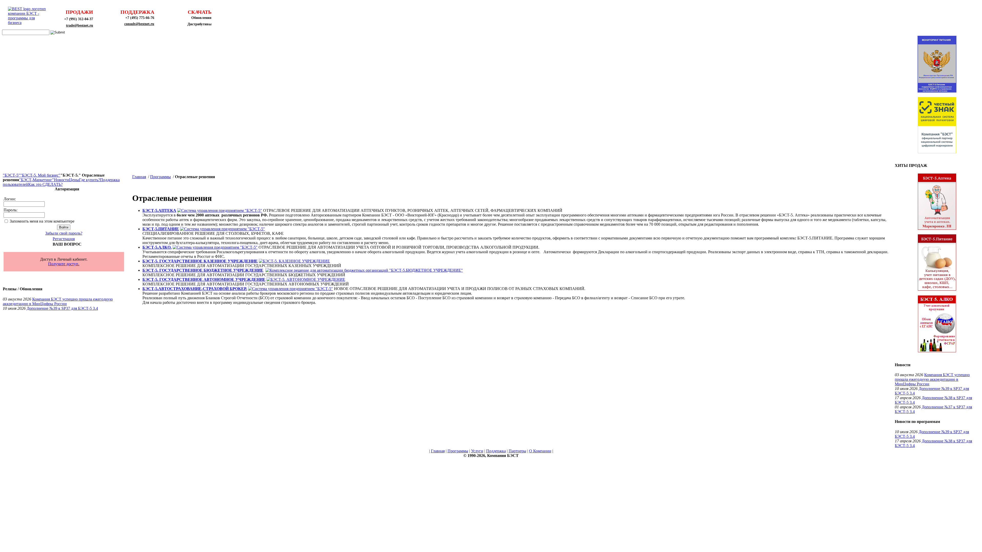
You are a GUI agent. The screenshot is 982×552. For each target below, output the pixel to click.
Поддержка (496, 451)
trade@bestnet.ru (79, 25)
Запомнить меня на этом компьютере (42, 221)
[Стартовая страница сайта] (28, 22)
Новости (61, 180)
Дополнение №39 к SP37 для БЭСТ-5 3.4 (62, 308)
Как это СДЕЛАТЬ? (45, 184)
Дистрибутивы (199, 24)
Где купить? (89, 180)
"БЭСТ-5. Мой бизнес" (40, 175)
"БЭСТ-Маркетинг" (36, 180)
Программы (160, 177)
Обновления (201, 18)
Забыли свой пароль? (63, 233)
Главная (139, 177)
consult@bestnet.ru (139, 24)
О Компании (540, 451)
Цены (74, 180)
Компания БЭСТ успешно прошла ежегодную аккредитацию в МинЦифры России (58, 301)
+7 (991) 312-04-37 (78, 19)
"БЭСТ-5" (11, 175)
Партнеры (517, 451)
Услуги (477, 451)
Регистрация (64, 239)
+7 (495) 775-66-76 (139, 18)
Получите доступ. (63, 264)
